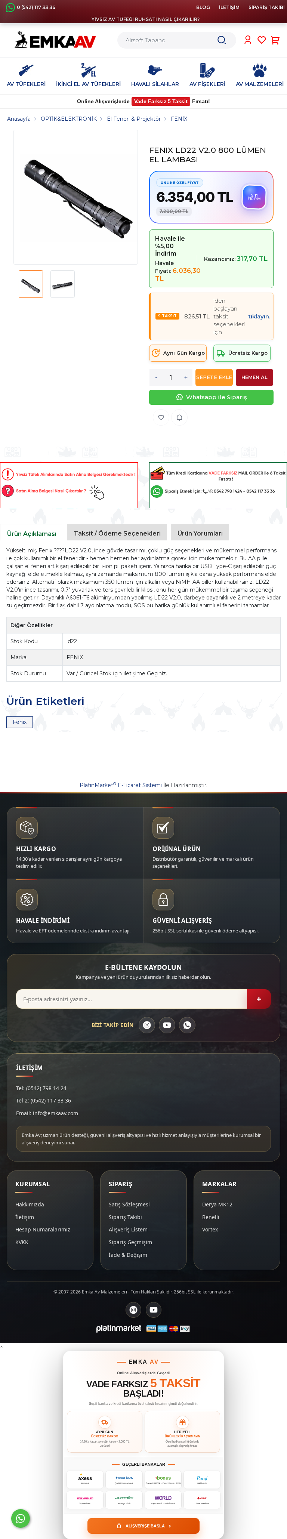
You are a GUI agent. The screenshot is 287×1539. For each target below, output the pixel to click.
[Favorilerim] (261, 40)
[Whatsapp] (20, 1518)
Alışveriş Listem (128, 1229)
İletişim (24, 1217)
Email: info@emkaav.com (47, 1113)
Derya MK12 (217, 1204)
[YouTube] (167, 1025)
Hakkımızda (29, 1204)
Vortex (210, 1229)
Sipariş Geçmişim (130, 1242)
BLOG (203, 7)
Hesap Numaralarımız (42, 1229)
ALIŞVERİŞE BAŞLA (148, 1525)
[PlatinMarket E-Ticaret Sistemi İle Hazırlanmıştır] (118, 1328)
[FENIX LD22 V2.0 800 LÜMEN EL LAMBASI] (79, 197)
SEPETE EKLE (214, 377)
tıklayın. (259, 316)
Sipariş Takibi (125, 1217)
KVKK (21, 1242)
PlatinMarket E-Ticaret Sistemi (121, 785)
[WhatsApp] (187, 1025)
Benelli (210, 1217)
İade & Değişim (128, 1254)
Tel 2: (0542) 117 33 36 (43, 1100)
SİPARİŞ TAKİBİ (267, 7)
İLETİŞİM (229, 7)
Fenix (20, 722)
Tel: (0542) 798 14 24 (41, 1088)
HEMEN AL (254, 377)
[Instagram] (147, 1025)
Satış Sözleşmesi (129, 1204)
